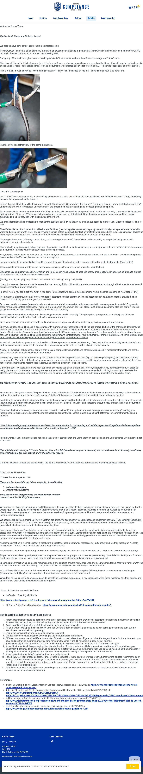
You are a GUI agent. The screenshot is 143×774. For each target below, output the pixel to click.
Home (30, 18)
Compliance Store (60, 18)
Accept (133, 766)
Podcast (78, 18)
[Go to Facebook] (51, 742)
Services (43, 18)
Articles (91, 18)
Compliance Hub (108, 18)
